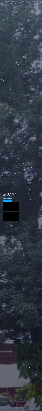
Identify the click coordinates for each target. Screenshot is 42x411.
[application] (10, 1)
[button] (40, 2)
